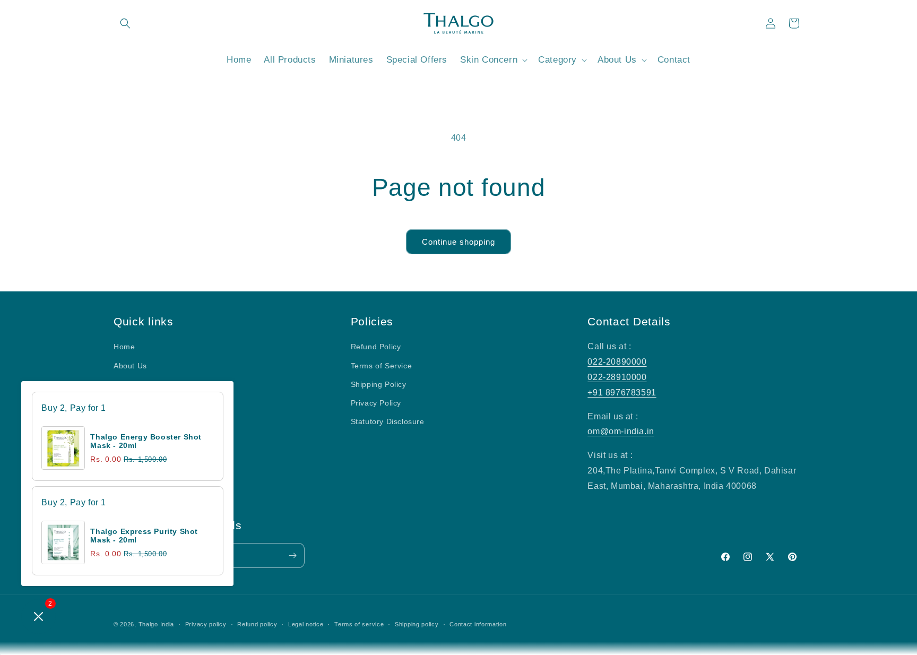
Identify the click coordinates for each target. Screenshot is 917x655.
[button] (125, 23)
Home (124, 346)
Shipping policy (417, 624)
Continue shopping (458, 241)
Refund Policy (376, 346)
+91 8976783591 (621, 392)
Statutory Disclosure (388, 421)
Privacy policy (206, 624)
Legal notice (305, 624)
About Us (130, 365)
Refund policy (257, 624)
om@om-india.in (620, 431)
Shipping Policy (378, 384)
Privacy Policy (376, 403)
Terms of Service (381, 365)
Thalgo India (156, 624)
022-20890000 (616, 361)
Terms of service (359, 624)
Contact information (477, 624)
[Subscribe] (292, 555)
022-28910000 (616, 377)
